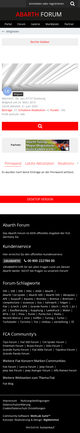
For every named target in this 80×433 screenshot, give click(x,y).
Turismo (25, 322)
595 (5, 291)
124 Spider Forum (53, 342)
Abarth (49, 291)
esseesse (28, 302)
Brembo (41, 299)
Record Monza (12, 318)
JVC (5, 310)
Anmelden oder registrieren (46, 3)
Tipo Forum (10, 342)
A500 (38, 291)
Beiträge (7, 110)
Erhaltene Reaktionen (32, 110)
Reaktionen (67, 163)
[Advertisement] (41, 54)
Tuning (49, 318)
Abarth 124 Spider (14, 295)
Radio (57, 314)
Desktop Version (40, 199)
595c (29, 291)
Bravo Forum (35, 345)
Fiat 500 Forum (29, 342)
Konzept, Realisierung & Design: (31, 419)
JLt (73, 306)
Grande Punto (39, 306)
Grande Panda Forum (16, 353)
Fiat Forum (9, 366)
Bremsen (68, 299)
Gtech (54, 306)
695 (20, 291)
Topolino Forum (65, 349)
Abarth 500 (36, 295)
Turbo (60, 318)
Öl (72, 322)
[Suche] (72, 3)
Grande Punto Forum (16, 349)
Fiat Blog (8, 383)
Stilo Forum (53, 345)
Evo (39, 302)
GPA (24, 306)
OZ (13, 314)
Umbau (46, 322)
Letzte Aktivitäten (39, 163)
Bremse (54, 299)
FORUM (39, 14)
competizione (11, 302)
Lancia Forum (27, 366)
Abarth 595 (53, 295)
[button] (52, 3)
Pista (22, 314)
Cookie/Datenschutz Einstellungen (24, 408)
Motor (66, 310)
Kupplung (37, 310)
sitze (27, 318)
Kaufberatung (18, 310)
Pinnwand (13, 163)
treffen (37, 318)
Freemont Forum (13, 345)
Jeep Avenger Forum (37, 370)
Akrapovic (69, 295)
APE (5, 299)
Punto (31, 314)
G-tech (15, 306)
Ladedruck (52, 310)
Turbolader (10, 322)
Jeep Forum (46, 366)
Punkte (54, 110)
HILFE (65, 306)
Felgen (64, 302)
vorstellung (61, 322)
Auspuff (15, 299)
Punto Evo (45, 314)
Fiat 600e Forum (42, 349)
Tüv (36, 322)
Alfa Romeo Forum (65, 370)
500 (13, 291)
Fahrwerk (51, 302)
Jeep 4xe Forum (12, 370)
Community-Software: (26, 416)
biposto (28, 299)
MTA (5, 314)
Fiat (5, 306)
